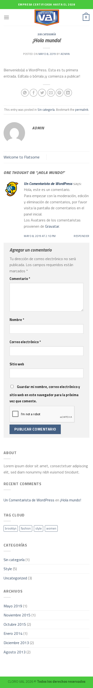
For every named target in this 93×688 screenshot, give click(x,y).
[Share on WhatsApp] (25, 93)
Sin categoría (46, 34)
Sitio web (17, 364)
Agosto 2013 (15, 652)
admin (65, 54)
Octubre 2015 (15, 624)
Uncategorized (15, 578)
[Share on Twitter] (42, 93)
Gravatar (52, 226)
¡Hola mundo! (70, 500)
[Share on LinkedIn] (68, 93)
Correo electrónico (25, 342)
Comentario (20, 278)
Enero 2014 (13, 633)
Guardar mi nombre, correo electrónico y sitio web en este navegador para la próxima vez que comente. (45, 394)
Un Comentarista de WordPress (48, 183)
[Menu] (6, 17)
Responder (81, 236)
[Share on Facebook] (33, 93)
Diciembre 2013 (16, 643)
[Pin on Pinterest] (59, 93)
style (38, 528)
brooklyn (10, 528)
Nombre (17, 319)
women (51, 528)
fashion (26, 528)
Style (8, 569)
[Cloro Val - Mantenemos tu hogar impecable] (46, 17)
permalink (81, 109)
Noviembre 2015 (17, 615)
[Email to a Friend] (51, 93)
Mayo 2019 (13, 606)
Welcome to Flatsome (22, 157)
